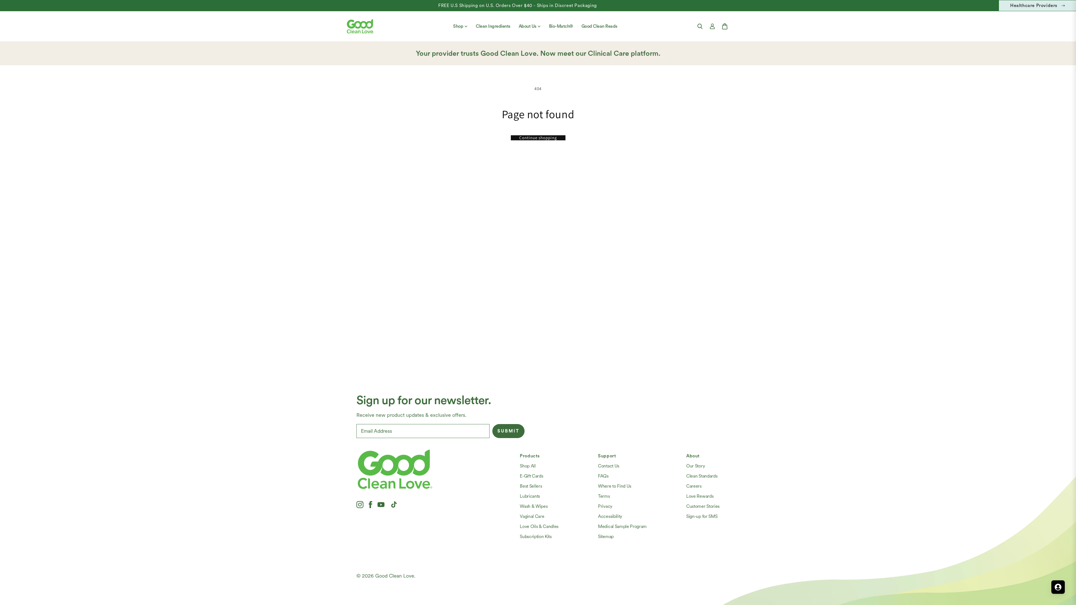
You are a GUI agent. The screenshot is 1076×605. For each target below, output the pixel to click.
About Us (527, 26)
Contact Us (608, 466)
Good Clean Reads (599, 26)
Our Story (695, 466)
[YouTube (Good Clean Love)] (381, 504)
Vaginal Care (532, 516)
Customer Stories (703, 506)
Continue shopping (538, 137)
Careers (694, 486)
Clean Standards (701, 476)
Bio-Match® (561, 26)
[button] (700, 26)
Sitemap (606, 536)
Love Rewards (699, 496)
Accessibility (610, 516)
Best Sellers (531, 486)
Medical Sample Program (622, 526)
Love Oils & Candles (539, 526)
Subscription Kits (536, 536)
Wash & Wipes (534, 506)
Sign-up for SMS (701, 516)
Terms (604, 496)
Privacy (605, 506)
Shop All (527, 466)
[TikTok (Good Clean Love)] (394, 504)
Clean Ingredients (493, 26)
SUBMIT (508, 431)
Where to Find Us (614, 486)
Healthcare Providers (1033, 5)
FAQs (603, 476)
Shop (458, 26)
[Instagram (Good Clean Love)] (359, 504)
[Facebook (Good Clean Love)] (370, 504)
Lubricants (530, 496)
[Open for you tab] (1058, 587)
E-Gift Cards (531, 476)
